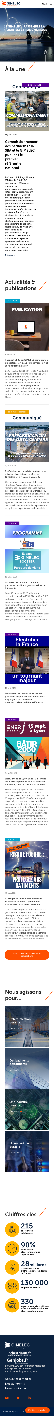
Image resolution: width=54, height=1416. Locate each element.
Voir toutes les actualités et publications (27, 954)
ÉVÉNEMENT (35, 84)
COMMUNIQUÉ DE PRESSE (17, 412)
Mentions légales (10, 1411)
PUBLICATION (12, 301)
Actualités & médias (18, 1379)
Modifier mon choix (38, 1410)
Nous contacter (15, 1388)
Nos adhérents (15, 1383)
